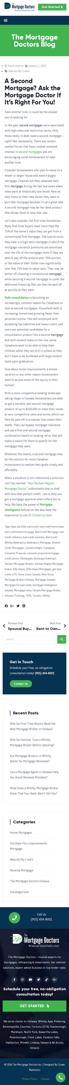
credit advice (12, 558)
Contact (45, 1079)
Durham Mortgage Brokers (19, 563)
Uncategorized (19, 892)
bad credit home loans (52, 526)
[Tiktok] (46, 980)
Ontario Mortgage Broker (46, 590)
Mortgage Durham (45, 579)
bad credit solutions (34, 537)
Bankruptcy (19, 542)
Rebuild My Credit (19, 71)
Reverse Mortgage (21, 870)
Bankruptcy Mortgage (39, 542)
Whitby (46, 595)
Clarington (49, 547)
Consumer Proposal (15, 553)
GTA (14, 574)
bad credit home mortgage (19, 532)
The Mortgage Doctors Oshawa (29, 881)
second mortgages (30, 151)
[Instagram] (22, 980)
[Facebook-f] (14, 980)
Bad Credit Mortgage (47, 532)
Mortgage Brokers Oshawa (19, 579)
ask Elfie (21, 526)
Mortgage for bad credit (18, 585)
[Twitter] (38, 980)
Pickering (19, 595)
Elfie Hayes (19, 569)
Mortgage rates (22, 590)
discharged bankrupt (44, 558)
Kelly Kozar (47, 574)
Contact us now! (42, 515)
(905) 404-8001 (44, 673)
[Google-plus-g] (54, 980)
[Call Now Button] (60, 1077)
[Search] (61, 639)
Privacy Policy (29, 1079)
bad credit (33, 526)
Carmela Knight (33, 547)
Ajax (13, 526)
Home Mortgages (21, 832)
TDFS (28, 595)
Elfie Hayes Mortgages (38, 569)
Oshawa (9, 595)
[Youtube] (30, 980)
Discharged (26, 558)
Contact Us (21, 683)
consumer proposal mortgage (43, 553)
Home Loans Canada (29, 574)
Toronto (37, 595)
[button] (5, 20)
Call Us (41, 914)
